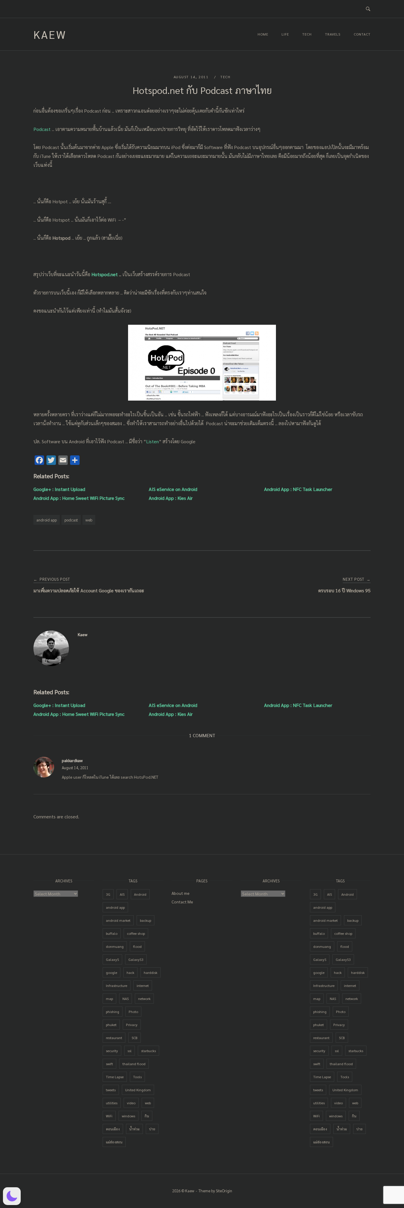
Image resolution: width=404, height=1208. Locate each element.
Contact (362, 34)
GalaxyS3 (135, 959)
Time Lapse (115, 1076)
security (112, 1050)
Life (285, 34)
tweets (111, 1089)
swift (109, 1063)
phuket (111, 1024)
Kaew (50, 34)
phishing (112, 1011)
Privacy (132, 1024)
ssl (129, 1050)
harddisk (150, 972)
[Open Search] (368, 9)
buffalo (111, 933)
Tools (137, 1076)
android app (46, 519)
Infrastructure (116, 985)
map (109, 998)
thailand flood (134, 1063)
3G (108, 894)
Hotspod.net (105, 274)
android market (118, 920)
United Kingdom (138, 1089)
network (144, 998)
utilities (111, 1102)
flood (137, 946)
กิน (147, 1115)
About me (181, 893)
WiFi (109, 1115)
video (131, 1102)
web (88, 519)
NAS (125, 998)
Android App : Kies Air (171, 498)
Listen (152, 441)
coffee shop (136, 933)
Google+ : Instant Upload (59, 489)
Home (263, 34)
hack (130, 972)
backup (145, 920)
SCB (135, 1037)
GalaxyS (112, 959)
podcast (71, 519)
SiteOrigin (224, 1190)
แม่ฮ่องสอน (114, 1142)
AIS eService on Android (173, 489)
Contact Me (182, 901)
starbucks (148, 1050)
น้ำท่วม (134, 1129)
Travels (332, 34)
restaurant (114, 1037)
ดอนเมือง (113, 1129)
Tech (307, 34)
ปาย (152, 1129)
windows (128, 1115)
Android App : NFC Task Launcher (298, 489)
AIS (122, 894)
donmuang (115, 946)
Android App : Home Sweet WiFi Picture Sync (79, 498)
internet (143, 985)
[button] (12, 1196)
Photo (133, 1011)
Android (140, 894)
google (111, 972)
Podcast (42, 129)
